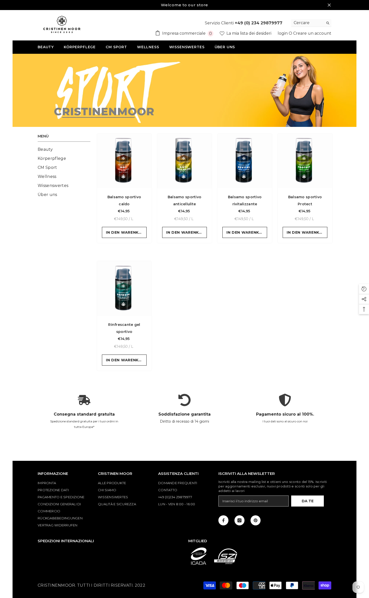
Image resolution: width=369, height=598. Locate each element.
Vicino (329, 5)
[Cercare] (311, 23)
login (283, 33)
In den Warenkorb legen (126, 232)
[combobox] (307, 23)
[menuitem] (64, 149)
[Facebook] (223, 520)
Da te (308, 501)
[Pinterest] (256, 520)
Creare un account (312, 33)
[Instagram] (239, 520)
